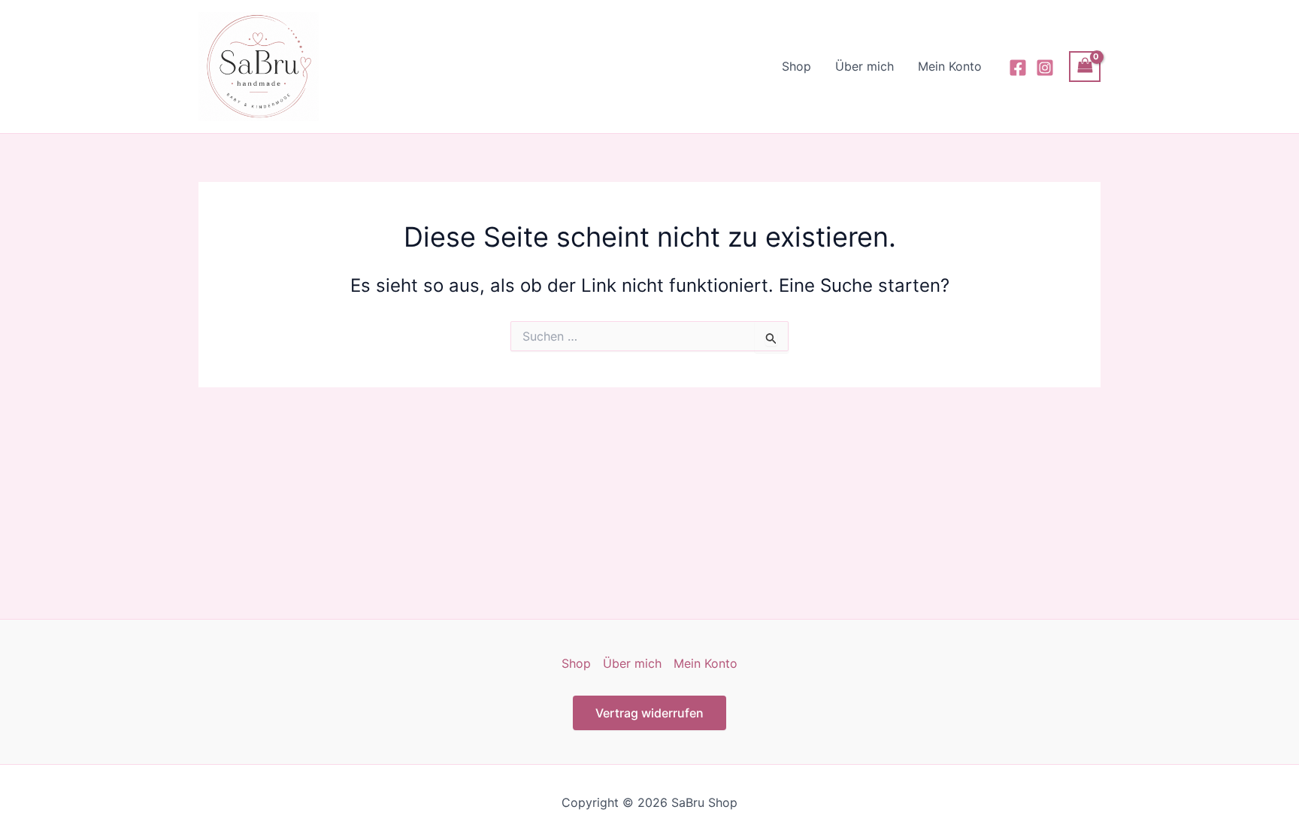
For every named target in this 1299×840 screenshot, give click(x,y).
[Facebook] (1018, 68)
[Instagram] (1045, 68)
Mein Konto (950, 66)
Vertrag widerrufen (649, 712)
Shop (796, 66)
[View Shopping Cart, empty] (1085, 66)
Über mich (864, 66)
